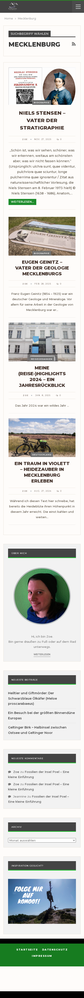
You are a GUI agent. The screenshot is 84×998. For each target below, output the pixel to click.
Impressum (42, 955)
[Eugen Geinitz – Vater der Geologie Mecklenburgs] (42, 236)
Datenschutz (55, 949)
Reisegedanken (41, 359)
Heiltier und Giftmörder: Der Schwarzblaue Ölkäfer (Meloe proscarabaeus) (32, 698)
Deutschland (41, 454)
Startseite (27, 949)
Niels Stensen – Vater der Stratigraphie (42, 120)
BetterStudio (47, 985)
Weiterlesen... (22, 201)
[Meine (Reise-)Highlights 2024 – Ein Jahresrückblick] (42, 342)
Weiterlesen (42, 654)
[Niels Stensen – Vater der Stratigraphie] (42, 86)
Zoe (16, 772)
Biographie (42, 102)
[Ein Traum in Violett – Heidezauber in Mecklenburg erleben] (42, 437)
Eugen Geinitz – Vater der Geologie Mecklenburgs (42, 267)
